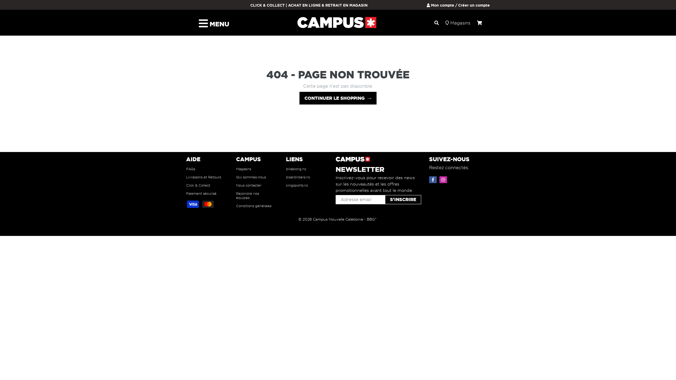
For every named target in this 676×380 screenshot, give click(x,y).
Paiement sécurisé (201, 193)
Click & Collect (198, 185)
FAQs (190, 169)
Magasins (243, 169)
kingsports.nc (297, 185)
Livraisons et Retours (203, 177)
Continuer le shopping (334, 98)
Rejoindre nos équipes (247, 196)
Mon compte (442, 5)
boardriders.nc (298, 177)
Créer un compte (474, 5)
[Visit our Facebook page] (433, 178)
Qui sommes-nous (251, 177)
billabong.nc (296, 169)
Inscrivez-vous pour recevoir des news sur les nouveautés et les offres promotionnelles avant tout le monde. (375, 184)
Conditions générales (253, 206)
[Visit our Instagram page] (443, 178)
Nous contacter (248, 185)
